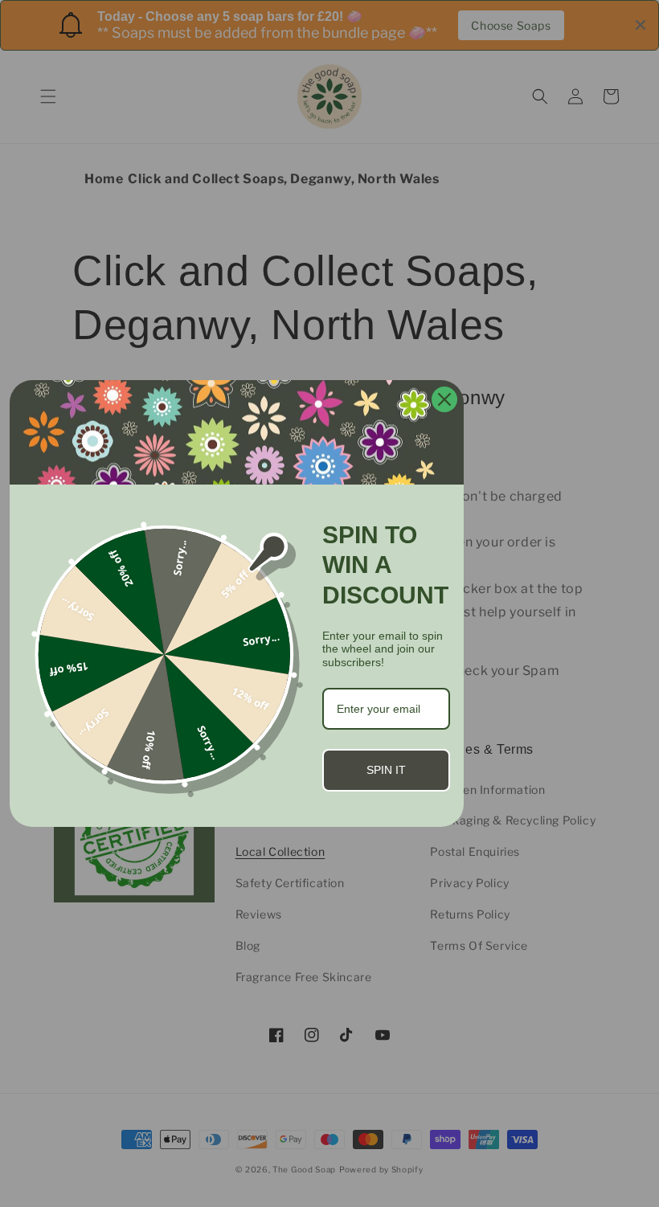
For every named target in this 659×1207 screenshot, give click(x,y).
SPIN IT (386, 769)
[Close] (444, 399)
